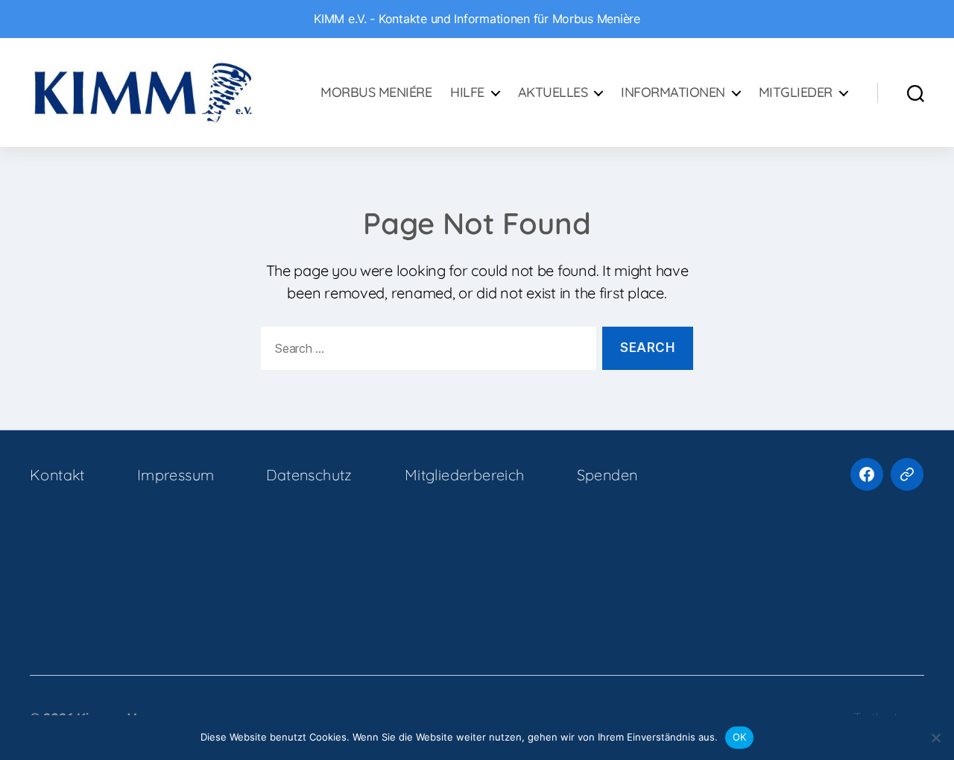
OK (740, 737)
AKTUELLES (553, 92)
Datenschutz (309, 474)
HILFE (467, 92)
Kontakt (57, 474)
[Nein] (935, 737)
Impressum (176, 474)
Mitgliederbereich (465, 474)
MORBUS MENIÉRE (376, 92)
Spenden (607, 474)
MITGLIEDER (796, 92)
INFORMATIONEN (673, 92)
